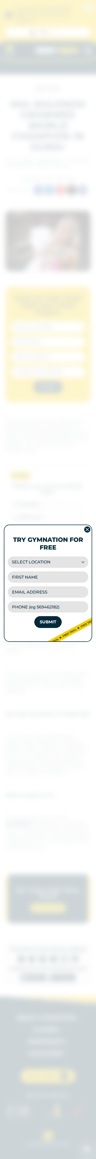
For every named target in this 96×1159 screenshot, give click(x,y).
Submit (48, 621)
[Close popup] (87, 529)
